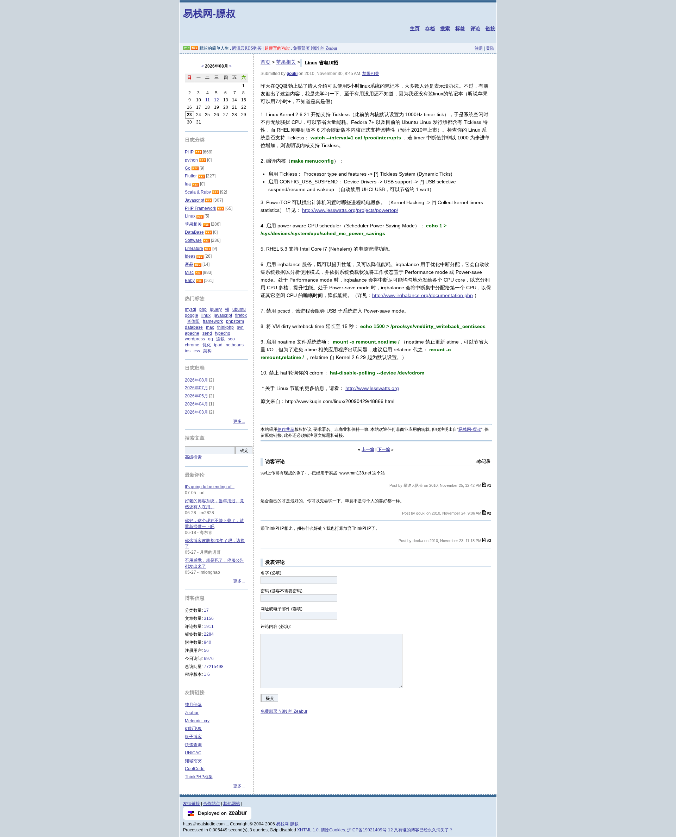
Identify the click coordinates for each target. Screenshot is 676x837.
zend (207, 333)
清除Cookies (333, 829)
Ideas (190, 256)
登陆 (490, 48)
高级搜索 (193, 457)
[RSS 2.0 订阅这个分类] (198, 152)
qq (210, 338)
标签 (460, 28)
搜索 (445, 28)
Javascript (194, 200)
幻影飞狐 (193, 728)
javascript (223, 315)
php (203, 309)
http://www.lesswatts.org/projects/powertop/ (350, 210)
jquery (216, 309)
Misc (189, 272)
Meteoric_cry (197, 720)
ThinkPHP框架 (199, 776)
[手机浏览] (186, 48)
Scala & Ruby (198, 192)
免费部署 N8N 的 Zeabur (315, 48)
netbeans (235, 344)
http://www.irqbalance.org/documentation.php (422, 295)
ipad (218, 344)
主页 (415, 28)
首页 (265, 62)
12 (216, 99)
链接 (490, 28)
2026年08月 (196, 380)
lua (188, 184)
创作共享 (285, 429)
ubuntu (239, 309)
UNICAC (193, 752)
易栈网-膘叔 (209, 13)
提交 (270, 698)
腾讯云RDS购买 (247, 48)
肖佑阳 (193, 321)
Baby (190, 280)
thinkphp (225, 327)
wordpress (195, 338)
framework (213, 321)
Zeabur (192, 712)
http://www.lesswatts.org (372, 388)
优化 (206, 344)
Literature (194, 248)
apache (192, 333)
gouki (292, 73)
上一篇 (368, 449)
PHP (189, 152)
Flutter (191, 176)
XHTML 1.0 (308, 829)
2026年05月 (196, 396)
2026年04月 (196, 404)
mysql (190, 309)
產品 (189, 264)
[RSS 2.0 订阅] (194, 48)
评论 (475, 28)
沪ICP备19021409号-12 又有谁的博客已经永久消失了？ (400, 829)
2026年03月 (196, 412)
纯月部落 (193, 704)
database (194, 327)
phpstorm (235, 321)
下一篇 (383, 449)
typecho (222, 333)
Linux (190, 216)
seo (231, 338)
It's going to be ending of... (209, 486)
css (197, 350)
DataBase (194, 232)
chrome (192, 344)
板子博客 (193, 736)
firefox (241, 315)
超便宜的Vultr (277, 48)
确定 (244, 450)
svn (240, 327)
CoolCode (195, 768)
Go (187, 168)
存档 (430, 28)
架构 (207, 350)
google (191, 315)
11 (207, 99)
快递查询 (193, 744)
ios (187, 350)
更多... (239, 421)
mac (210, 327)
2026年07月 (196, 387)
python (191, 160)
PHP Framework (200, 208)
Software (193, 240)
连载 (220, 338)
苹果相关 (286, 62)
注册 (479, 48)
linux (206, 315)
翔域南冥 (193, 761)
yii (227, 309)
